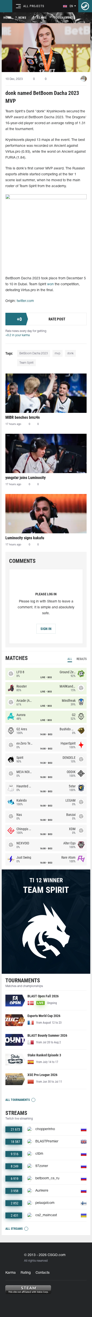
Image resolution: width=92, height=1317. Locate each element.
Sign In (46, 629)
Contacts (43, 1272)
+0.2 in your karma (17, 335)
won (50, 284)
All (69, 659)
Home (7, 17)
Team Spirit (26, 362)
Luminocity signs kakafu (24, 538)
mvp (57, 353)
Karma (10, 1272)
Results (82, 659)
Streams (40, 17)
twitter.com (25, 301)
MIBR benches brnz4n (22, 417)
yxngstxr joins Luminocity (25, 477)
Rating (26, 1272)
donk (70, 353)
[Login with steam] (85, 6)
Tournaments (64, 17)
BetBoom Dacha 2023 (33, 353)
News (22, 17)
